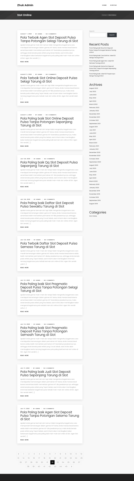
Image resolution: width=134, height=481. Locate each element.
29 (37, 462)
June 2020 (93, 172)
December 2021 (94, 114)
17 (39, 458)
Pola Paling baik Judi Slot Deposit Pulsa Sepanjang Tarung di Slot (45, 373)
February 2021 (94, 146)
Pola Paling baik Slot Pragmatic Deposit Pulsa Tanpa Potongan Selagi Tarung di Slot (49, 287)
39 (33, 466)
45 (66, 466)
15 (29, 458)
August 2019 (93, 204)
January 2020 (94, 188)
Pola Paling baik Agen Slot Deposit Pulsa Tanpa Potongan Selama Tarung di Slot (49, 415)
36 (74, 462)
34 (63, 462)
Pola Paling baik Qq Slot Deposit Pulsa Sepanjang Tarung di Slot (49, 164)
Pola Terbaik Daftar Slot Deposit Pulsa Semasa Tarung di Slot (48, 245)
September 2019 (94, 200)
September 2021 (94, 124)
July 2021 (92, 130)
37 (79, 462)
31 (47, 462)
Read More (24, 62)
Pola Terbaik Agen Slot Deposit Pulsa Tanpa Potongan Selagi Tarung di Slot (49, 39)
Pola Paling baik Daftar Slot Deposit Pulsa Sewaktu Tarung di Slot (47, 205)
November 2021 (94, 117)
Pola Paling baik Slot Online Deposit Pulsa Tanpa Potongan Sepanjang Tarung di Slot (47, 122)
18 (44, 458)
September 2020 (95, 162)
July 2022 (92, 91)
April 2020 (92, 178)
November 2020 (94, 156)
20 (55, 458)
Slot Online (93, 216)
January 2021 (94, 149)
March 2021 (93, 143)
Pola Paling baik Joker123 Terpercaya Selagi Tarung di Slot (102, 75)
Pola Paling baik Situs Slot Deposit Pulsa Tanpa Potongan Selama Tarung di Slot (102, 50)
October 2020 (94, 159)
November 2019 (94, 194)
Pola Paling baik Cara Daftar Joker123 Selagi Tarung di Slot (102, 57)
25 (81, 458)
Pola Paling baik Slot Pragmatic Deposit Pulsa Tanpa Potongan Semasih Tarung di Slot (44, 331)
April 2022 (92, 101)
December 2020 (94, 152)
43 (55, 466)
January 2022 (94, 111)
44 (60, 466)
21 (60, 458)
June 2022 (92, 95)
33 (58, 462)
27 (26, 462)
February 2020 (94, 184)
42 (50, 466)
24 (76, 458)
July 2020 (92, 168)
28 (31, 462)
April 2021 (92, 139)
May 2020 (92, 175)
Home (104, 5)
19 (49, 458)
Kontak (113, 5)
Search (91, 31)
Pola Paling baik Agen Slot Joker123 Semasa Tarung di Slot (101, 62)
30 (42, 462)
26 (21, 462)
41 (44, 466)
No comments (51, 34)
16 (34, 458)
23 (71, 458)
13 (18, 458)
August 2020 (93, 165)
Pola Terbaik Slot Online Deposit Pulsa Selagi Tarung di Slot (48, 80)
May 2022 (92, 98)
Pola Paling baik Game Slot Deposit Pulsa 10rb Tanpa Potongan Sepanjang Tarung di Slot (102, 68)
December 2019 (94, 191)
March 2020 (93, 181)
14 (23, 458)
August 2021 (93, 127)
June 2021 (92, 133)
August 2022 (93, 88)
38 (28, 466)
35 (68, 462)
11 (76, 454)
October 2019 (94, 197)
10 (71, 454)
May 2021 (92, 136)
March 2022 (93, 104)
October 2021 (94, 120)
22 (65, 458)
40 (39, 466)
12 (81, 454)
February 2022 (94, 108)
